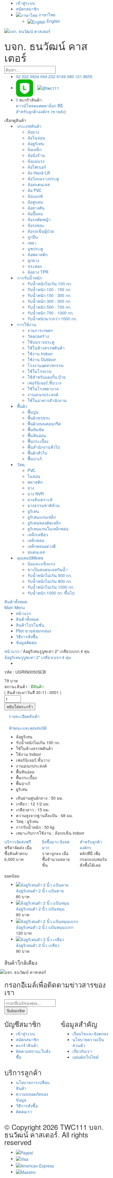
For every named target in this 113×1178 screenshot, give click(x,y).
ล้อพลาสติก (38, 254)
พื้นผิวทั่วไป (37, 453)
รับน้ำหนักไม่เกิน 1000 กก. (51, 587)
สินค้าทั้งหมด (15, 601)
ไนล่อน (34, 476)
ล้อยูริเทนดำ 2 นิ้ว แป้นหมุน (40, 909)
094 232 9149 (53, 76)
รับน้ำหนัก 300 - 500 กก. (49, 301)
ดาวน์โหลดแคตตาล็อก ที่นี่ (39, 106)
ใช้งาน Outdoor (42, 359)
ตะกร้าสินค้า (27, 1045)
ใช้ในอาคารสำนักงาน (47, 400)
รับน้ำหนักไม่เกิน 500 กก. (50, 575)
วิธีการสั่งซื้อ (27, 636)
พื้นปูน (33, 412)
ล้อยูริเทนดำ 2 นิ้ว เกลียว (37, 945)
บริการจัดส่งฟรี (17, 842)
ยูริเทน (33, 511)
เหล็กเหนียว (38, 534)
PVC (31, 470)
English (52, 21)
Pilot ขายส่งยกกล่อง (33, 631)
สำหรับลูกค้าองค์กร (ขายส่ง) (41, 111)
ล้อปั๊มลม (35, 213)
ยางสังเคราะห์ (40, 499)
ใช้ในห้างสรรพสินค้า (46, 348)
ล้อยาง (33, 132)
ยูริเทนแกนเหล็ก (42, 517)
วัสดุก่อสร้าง (38, 336)
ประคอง (35, 266)
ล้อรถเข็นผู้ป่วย (41, 231)
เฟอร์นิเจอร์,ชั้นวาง (44, 383)
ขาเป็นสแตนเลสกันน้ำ (48, 569)
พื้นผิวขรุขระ (39, 418)
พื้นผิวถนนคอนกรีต (44, 424)
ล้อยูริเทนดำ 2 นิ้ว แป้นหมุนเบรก (44, 927)
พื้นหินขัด (36, 429)
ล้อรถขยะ (36, 225)
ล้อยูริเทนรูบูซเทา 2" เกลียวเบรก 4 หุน (37, 657)
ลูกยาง (33, 260)
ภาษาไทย (46, 15)
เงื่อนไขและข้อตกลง (90, 1034)
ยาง (31, 488)
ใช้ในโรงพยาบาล (43, 388)
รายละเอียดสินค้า (24, 716)
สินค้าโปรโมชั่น (30, 625)
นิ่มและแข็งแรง (41, 564)
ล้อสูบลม (35, 202)
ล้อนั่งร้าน (36, 155)
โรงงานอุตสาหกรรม (45, 365)
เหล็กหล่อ (36, 540)
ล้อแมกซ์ (35, 196)
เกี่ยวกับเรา (82, 1051)
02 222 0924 (27, 76)
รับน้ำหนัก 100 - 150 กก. (49, 289)
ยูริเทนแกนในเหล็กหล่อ (48, 529)
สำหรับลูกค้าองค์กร (91, 844)
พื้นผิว (21, 406)
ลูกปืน (33, 237)
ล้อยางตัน (36, 208)
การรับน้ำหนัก (29, 278)
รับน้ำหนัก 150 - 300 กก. (49, 295)
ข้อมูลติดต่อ (26, 642)
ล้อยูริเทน (36, 143)
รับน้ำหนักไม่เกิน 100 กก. (50, 283)
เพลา (32, 243)
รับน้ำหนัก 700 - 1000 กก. (51, 313)
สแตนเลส (36, 552)
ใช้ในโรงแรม (40, 371)
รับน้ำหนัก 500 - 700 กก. (49, 307)
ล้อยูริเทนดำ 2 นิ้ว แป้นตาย (40, 891)
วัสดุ (20, 464)
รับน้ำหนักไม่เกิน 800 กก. (50, 581)
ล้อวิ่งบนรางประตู (43, 178)
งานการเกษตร (40, 330)
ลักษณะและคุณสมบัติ (28, 728)
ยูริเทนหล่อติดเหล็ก (44, 523)
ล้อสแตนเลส (39, 184)
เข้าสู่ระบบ (25, 3)
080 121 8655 (79, 76)
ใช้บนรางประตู (41, 342)
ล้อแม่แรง (36, 161)
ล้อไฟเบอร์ (37, 167)
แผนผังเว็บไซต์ (85, 1057)
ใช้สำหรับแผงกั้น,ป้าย (46, 377)
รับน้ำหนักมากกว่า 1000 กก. (52, 318)
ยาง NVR (36, 494)
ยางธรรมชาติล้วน (44, 505)
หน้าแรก (23, 613)
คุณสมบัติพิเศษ (29, 558)
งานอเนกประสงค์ (43, 394)
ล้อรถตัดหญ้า (39, 219)
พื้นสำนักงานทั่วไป (44, 447)
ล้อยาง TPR (38, 272)
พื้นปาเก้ (35, 459)
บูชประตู (35, 248)
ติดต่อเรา (24, 1111)
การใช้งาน (26, 324)
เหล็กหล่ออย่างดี (42, 546)
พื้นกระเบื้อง (38, 441)
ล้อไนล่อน (36, 138)
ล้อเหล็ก (34, 149)
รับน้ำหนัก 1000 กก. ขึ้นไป (51, 593)
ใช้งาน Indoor (40, 353)
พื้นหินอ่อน (37, 435)
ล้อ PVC (34, 190)
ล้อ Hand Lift (39, 173)
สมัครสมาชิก (27, 9)
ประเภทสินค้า (28, 126)
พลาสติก (35, 482)
